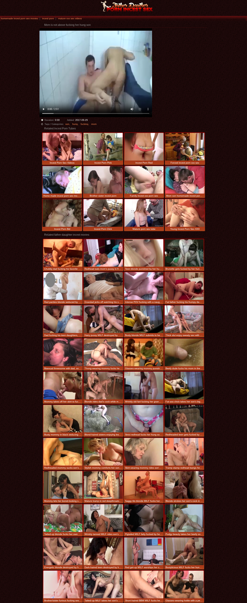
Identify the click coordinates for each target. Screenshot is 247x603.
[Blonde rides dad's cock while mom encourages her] (103, 385)
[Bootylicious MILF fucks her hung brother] (184, 551)
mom (94, 124)
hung (75, 124)
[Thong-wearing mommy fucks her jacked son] (103, 352)
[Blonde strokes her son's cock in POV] (184, 485)
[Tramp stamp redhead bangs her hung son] (184, 452)
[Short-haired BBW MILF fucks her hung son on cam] (143, 584)
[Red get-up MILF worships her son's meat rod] (143, 551)
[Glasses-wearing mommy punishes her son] (143, 352)
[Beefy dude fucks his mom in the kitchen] (184, 352)
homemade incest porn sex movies (19, 18)
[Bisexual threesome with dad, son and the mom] (63, 352)
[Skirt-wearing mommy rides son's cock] (143, 452)
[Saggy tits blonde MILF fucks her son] (143, 485)
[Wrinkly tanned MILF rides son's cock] (103, 518)
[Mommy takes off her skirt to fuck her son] (63, 385)
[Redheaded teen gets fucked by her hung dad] (184, 419)
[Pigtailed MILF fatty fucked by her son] (143, 518)
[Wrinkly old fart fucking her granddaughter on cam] (143, 385)
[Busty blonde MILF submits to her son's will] (143, 319)
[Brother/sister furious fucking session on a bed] (63, 584)
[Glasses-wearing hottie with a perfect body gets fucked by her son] (184, 584)
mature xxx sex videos (70, 18)
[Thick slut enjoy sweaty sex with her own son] (184, 319)
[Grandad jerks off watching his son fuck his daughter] (103, 286)
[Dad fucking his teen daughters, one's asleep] (63, 319)
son (67, 124)
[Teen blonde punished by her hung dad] (143, 253)
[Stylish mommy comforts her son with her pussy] (103, 452)
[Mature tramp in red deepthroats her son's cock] (103, 485)
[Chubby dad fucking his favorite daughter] (63, 253)
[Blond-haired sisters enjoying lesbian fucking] (103, 419)
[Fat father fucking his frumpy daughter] (184, 286)
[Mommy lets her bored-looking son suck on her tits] (63, 485)
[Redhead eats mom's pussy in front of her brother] (103, 253)
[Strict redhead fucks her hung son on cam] (143, 419)
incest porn (48, 18)
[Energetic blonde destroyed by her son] (63, 551)
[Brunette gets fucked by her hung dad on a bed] (184, 253)
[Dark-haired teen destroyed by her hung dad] (103, 551)
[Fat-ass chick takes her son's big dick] (184, 385)
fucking (84, 124)
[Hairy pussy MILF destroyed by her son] (103, 319)
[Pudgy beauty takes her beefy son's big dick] (184, 518)
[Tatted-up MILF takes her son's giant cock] (103, 584)
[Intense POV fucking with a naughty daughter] (143, 286)
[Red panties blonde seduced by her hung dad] (63, 286)
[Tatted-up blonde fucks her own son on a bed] (63, 518)
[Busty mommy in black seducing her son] (63, 419)
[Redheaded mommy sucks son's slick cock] (63, 452)
